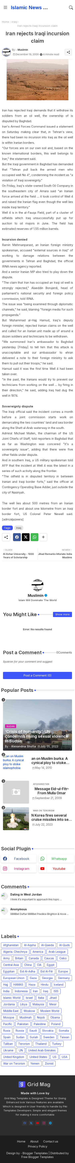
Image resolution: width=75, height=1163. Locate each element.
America (38, 951)
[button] (71, 8)
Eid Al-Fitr (47, 971)
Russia (20, 1030)
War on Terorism (14, 1063)
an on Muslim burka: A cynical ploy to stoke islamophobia (49, 761)
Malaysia (38, 1004)
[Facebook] (17, 537)
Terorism (24, 1043)
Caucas (49, 958)
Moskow (29, 1011)
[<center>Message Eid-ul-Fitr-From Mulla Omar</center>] (16, 792)
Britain (19, 958)
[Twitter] (26, 537)
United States (38, 1057)
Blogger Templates (35, 1153)
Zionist (49, 1063)
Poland (55, 1024)
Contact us (50, 1141)
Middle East (10, 1011)
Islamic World (11, 997)
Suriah (34, 1037)
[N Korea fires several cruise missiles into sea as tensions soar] (16, 818)
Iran (35, 991)
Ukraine (8, 1050)
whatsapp (59, 859)
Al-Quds (64, 945)
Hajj (5, 984)
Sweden (48, 1037)
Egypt (50, 964)
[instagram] (43, 1123)
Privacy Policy (37, 1146)
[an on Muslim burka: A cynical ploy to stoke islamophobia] (16, 765)
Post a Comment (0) (37, 675)
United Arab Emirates (42, 1050)
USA (64, 1057)
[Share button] (43, 537)
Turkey (56, 1043)
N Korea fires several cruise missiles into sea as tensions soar (51, 817)
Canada (34, 958)
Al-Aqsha (30, 945)
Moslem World (49, 1011)
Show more (62, 614)
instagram (21, 869)
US (54, 1057)
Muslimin (36, 595)
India (6, 991)
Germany (64, 978)
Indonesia (21, 991)
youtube (59, 869)
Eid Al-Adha (27, 971)
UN (21, 1050)
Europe (63, 971)
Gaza (33, 978)
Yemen (34, 1063)
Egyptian (9, 971)
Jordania (9, 1004)
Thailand (41, 1043)
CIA (39, 964)
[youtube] (37, 1123)
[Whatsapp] (34, 537)
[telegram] (50, 1123)
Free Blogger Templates (37, 1157)
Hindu (44, 984)
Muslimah (26, 1017)
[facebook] (24, 1123)
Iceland (58, 984)
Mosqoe (8, 1017)
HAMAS (18, 984)
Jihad (53, 997)
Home (5, 21)
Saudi (33, 1030)
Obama (55, 1017)
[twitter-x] (31, 1123)
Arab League (57, 951)
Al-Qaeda (47, 945)
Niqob (41, 1017)
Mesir (53, 1004)
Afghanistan (11, 945)
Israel (29, 997)
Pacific (7, 1024)
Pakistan (22, 1024)
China (28, 964)
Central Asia (11, 964)
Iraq (14, 21)
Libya (23, 1004)
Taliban (8, 1043)
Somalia (64, 1030)
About (34, 1141)
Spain (7, 1037)
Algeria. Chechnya (15, 951)
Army (6, 958)
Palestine (40, 1024)
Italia (41, 997)
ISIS (56, 991)
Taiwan (64, 1037)
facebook (21, 859)
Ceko (63, 958)
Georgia (47, 978)
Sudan (20, 1037)
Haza (32, 984)
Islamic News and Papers (40, 7)
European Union (13, 978)
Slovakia (47, 1030)
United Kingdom (13, 1057)
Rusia (6, 1030)
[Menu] (5, 8)
